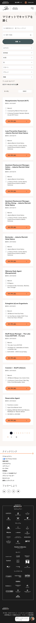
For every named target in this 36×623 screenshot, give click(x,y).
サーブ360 (5, 468)
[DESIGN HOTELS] (27, 537)
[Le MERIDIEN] (18, 532)
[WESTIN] (8, 532)
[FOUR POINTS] (18, 556)
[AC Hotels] (18, 561)
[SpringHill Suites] (27, 556)
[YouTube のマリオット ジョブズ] (18, 491)
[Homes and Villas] (27, 591)
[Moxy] (18, 567)
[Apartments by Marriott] (18, 591)
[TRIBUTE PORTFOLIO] (18, 537)
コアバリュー (6, 466)
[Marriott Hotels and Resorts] (8, 528)
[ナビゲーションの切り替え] (32, 8)
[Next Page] (11, 437)
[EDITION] (8, 513)
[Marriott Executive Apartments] (18, 596)
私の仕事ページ (18, 2)
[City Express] (8, 577)
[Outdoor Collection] (20, 548)
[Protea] (27, 567)
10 (7, 437)
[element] (27, 586)
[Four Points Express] (18, 577)
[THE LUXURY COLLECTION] (27, 514)
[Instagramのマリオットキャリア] (13, 491)
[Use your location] (31, 35)
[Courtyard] (9, 556)
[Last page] (16, 437)
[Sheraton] (18, 528)
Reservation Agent (12, 398)
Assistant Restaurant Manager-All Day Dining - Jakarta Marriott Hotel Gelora (18, 203)
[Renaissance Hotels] (27, 533)
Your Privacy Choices (11, 458)
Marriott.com (6, 478)
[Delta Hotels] (27, 528)
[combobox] (18, 28)
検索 (16, 41)
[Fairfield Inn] (8, 560)
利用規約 (5, 471)
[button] (18, 48)
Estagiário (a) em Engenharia (16, 303)
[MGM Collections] (27, 541)
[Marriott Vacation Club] (8, 542)
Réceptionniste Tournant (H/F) (17, 101)
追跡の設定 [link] (5, 461)
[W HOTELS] (18, 519)
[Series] (27, 576)
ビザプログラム (7, 463)
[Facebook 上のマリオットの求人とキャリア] (9, 491)
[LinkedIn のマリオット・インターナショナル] (4, 491)
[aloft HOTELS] (8, 567)
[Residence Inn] (8, 585)
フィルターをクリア (9, 81)
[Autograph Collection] (9, 537)
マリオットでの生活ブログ (10, 473)
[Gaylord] (18, 543)
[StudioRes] (9, 592)
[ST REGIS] (9, 519)
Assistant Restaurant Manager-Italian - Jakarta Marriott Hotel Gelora (17, 167)
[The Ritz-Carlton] (18, 514)
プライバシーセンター (8, 475)
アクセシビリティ (7, 456)
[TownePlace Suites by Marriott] (18, 585)
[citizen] (27, 563)
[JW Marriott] (27, 519)
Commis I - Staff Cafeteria (15, 368)
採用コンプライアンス (8, 480)
